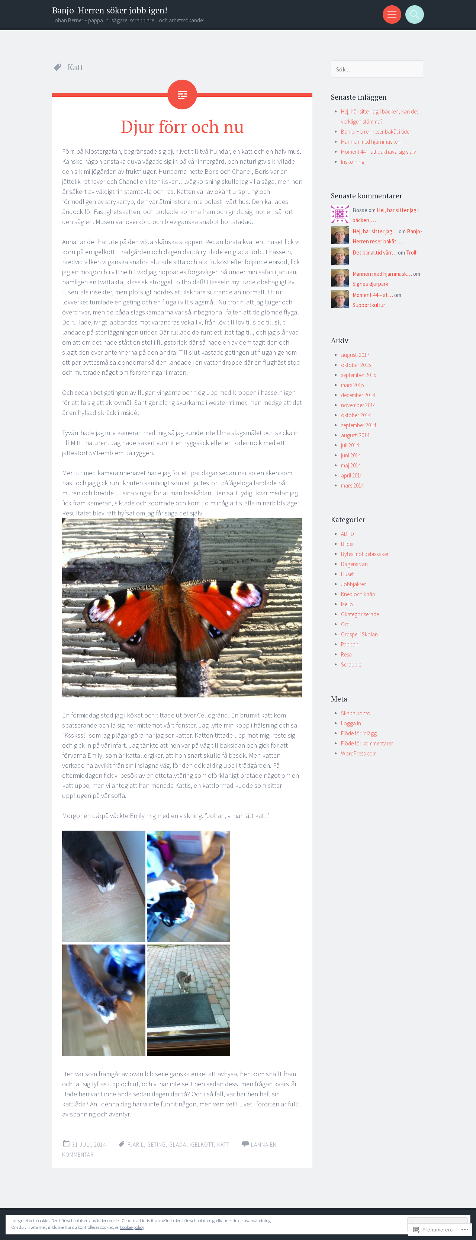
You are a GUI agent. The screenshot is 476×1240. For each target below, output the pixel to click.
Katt (223, 1144)
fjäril (136, 1144)
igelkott (202, 1144)
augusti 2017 (355, 354)
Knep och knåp (358, 594)
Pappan (349, 644)
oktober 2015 (356, 364)
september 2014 (358, 425)
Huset (347, 574)
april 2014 (352, 475)
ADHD (347, 533)
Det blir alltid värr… (375, 252)
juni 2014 (351, 455)
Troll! (412, 252)
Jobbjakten (354, 584)
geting (156, 1144)
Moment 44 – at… (373, 294)
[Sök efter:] (377, 69)
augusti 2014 (355, 435)
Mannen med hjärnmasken (371, 141)
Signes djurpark (370, 283)
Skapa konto (355, 713)
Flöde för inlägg (359, 733)
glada (177, 1144)
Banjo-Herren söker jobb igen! (109, 10)
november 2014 (358, 405)
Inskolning (352, 161)
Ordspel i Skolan (359, 634)
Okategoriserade (360, 614)
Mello (347, 604)
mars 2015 (352, 385)
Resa (346, 654)
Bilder (347, 543)
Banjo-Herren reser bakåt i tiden (376, 131)
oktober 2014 (356, 415)
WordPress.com (359, 753)
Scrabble (351, 664)
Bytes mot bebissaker (365, 553)
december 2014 (358, 395)
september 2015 (358, 374)
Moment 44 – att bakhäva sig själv (378, 151)
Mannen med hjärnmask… (382, 273)
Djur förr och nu (182, 126)
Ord (345, 624)
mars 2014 (352, 485)
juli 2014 (350, 445)
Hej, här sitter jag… (375, 231)
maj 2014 (351, 465)
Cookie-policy (132, 1227)
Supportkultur (369, 305)
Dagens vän (354, 564)
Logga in (351, 723)
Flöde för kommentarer (367, 743)
